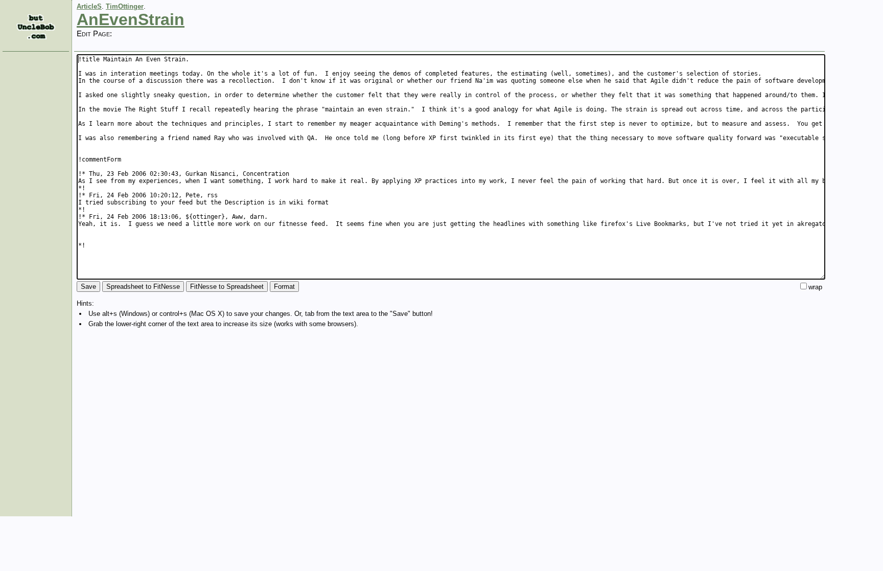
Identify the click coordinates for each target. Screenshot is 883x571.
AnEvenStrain (130, 19)
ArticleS (89, 6)
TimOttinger (125, 6)
